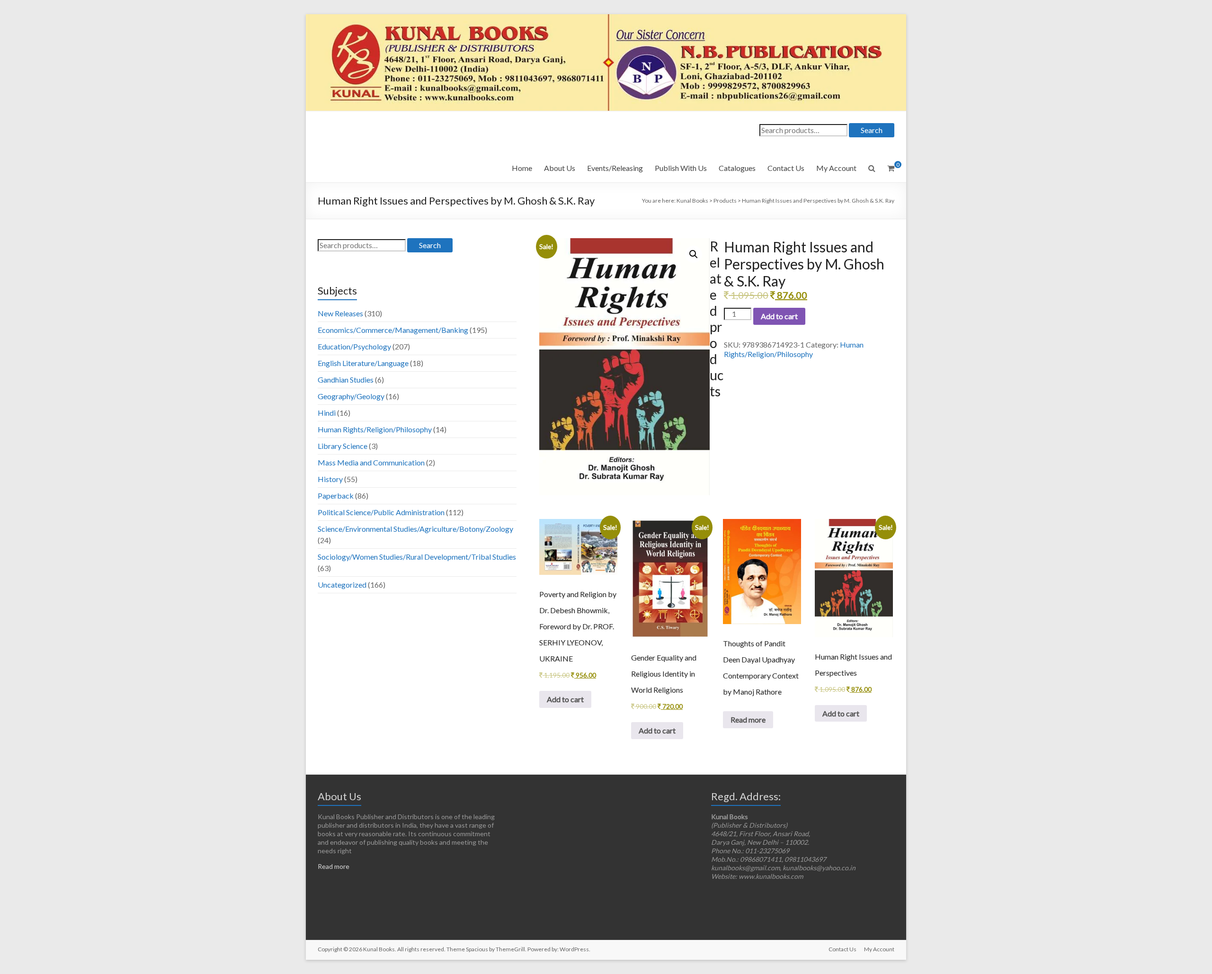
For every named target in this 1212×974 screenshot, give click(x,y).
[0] (890, 168)
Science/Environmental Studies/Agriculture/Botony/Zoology (415, 528)
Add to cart (779, 316)
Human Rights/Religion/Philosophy (794, 349)
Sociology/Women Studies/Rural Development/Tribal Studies (417, 556)
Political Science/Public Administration (381, 512)
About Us (559, 167)
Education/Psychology (354, 346)
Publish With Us (681, 167)
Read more (748, 719)
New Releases (340, 313)
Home (522, 167)
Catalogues (737, 167)
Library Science (342, 445)
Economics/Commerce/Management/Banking (393, 329)
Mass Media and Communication (371, 462)
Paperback (336, 495)
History (330, 478)
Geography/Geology (351, 396)
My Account (836, 167)
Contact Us (785, 167)
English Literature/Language (363, 362)
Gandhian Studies (346, 379)
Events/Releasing (615, 167)
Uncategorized (342, 584)
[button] (693, 254)
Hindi (327, 412)
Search (871, 129)
